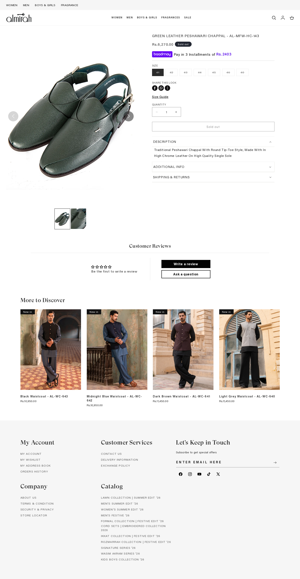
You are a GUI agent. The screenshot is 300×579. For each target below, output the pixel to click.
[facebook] (155, 88)
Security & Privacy (37, 509)
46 (230, 73)
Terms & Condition (37, 503)
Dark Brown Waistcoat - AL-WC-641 (181, 396)
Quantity (159, 104)
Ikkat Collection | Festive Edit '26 (130, 536)
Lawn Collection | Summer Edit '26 (131, 497)
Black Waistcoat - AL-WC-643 (44, 396)
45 (216, 73)
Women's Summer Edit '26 (122, 509)
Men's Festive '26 (115, 515)
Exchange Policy (115, 465)
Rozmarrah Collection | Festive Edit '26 (136, 542)
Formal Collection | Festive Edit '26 (132, 521)
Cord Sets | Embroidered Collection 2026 (133, 528)
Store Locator (33, 515)
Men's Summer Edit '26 (119, 503)
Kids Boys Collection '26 (122, 559)
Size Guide (160, 96)
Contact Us (111, 454)
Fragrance (69, 5)
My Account (31, 454)
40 (245, 73)
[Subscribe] (274, 462)
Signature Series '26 (118, 548)
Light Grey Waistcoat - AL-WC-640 (247, 396)
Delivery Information (119, 459)
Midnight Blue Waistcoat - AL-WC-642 (114, 398)
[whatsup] (161, 88)
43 (188, 73)
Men (26, 5)
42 (174, 73)
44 (202, 73)
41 (160, 73)
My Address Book (35, 465)
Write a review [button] (186, 264)
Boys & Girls (45, 5)
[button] (117, 18)
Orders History (34, 471)
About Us (28, 497)
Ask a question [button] (185, 274)
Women (11, 5)
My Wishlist (30, 459)
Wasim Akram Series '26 (120, 553)
